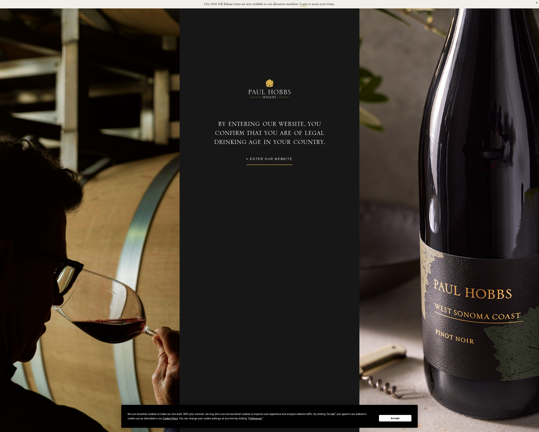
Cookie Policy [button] (170, 418)
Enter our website (271, 159)
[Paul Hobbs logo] (269, 89)
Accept (395, 418)
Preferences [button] (255, 418)
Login (303, 4)
